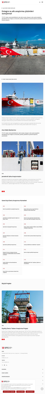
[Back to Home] (6, 2)
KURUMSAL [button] (4, 369)
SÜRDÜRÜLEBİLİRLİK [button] (6, 376)
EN (39, 2)
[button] (42, 2)
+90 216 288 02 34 (5, 362)
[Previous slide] (2, 191)
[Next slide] (4, 191)
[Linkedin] (6, 365)
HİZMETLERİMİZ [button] (5, 372)
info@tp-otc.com (5, 357)
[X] (2, 365)
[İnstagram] (4, 365)
